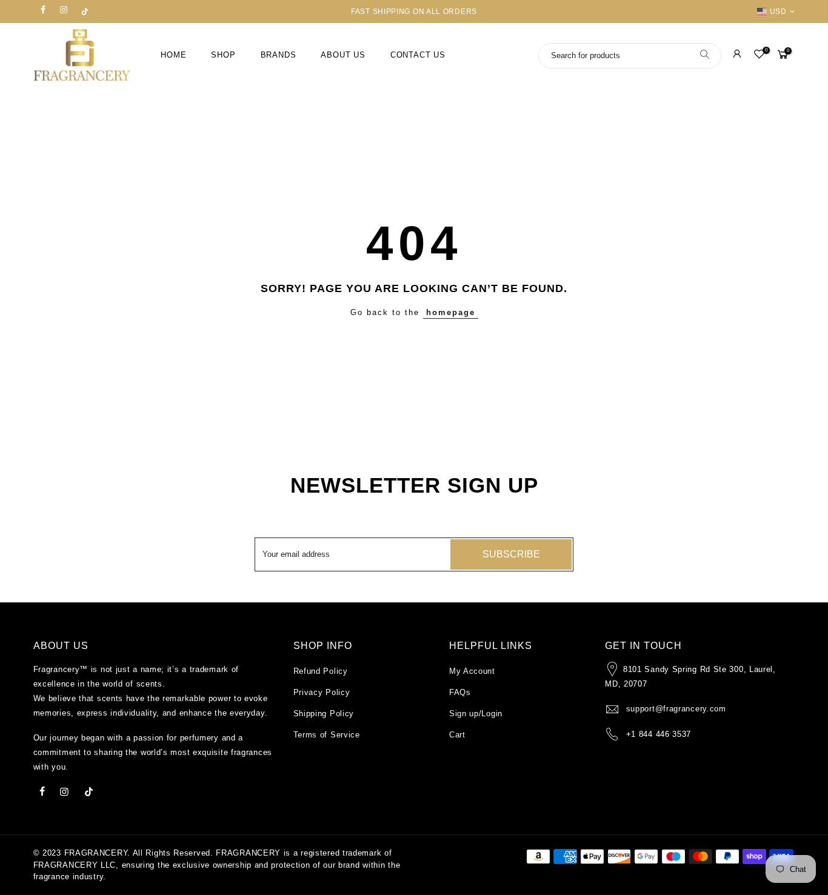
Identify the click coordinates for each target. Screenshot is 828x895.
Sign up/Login (475, 713)
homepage (450, 312)
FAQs (460, 692)
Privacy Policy (321, 692)
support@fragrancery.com (676, 708)
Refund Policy (320, 671)
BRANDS (278, 55)
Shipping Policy (324, 713)
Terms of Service (326, 734)
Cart (457, 734)
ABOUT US (343, 55)
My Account (472, 671)
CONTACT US (418, 55)
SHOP (223, 55)
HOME (173, 55)
